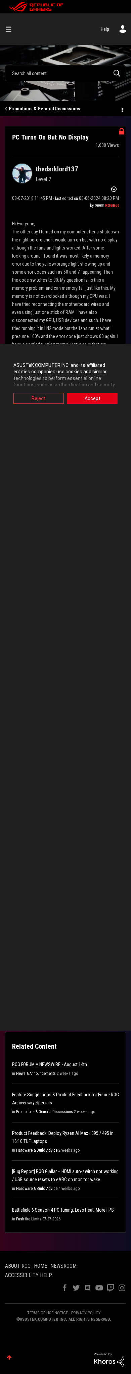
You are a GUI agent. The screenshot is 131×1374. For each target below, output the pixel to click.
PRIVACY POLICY (86, 1312)
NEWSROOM (63, 1266)
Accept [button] (92, 398)
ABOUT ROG (18, 1266)
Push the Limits (28, 1219)
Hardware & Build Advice (36, 1150)
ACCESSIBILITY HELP (28, 1275)
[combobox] (65, 73)
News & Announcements (36, 1073)
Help (105, 29)
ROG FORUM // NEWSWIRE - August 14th (49, 1064)
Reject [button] (39, 398)
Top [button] (9, 1357)
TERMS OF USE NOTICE (47, 1312)
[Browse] (11, 29)
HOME (40, 1266)
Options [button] (121, 109)
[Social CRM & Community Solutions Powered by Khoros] (109, 1359)
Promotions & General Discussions (44, 108)
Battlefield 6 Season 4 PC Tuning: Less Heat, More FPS (63, 1210)
